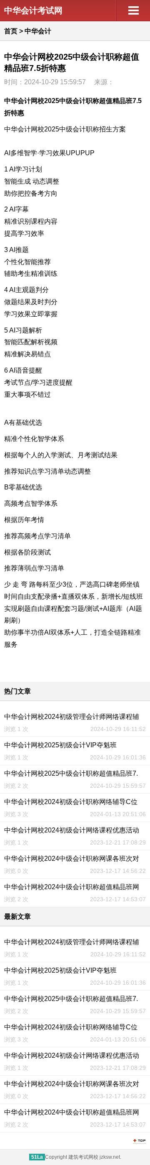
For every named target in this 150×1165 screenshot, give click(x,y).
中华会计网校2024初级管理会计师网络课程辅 (71, 716)
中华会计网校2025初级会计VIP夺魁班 (60, 745)
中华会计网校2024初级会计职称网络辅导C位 (71, 801)
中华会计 (38, 31)
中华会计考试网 (33, 10)
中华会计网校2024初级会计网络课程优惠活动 (71, 830)
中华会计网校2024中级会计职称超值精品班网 (71, 886)
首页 (11, 31)
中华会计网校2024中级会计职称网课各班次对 (71, 858)
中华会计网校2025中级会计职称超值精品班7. (71, 773)
